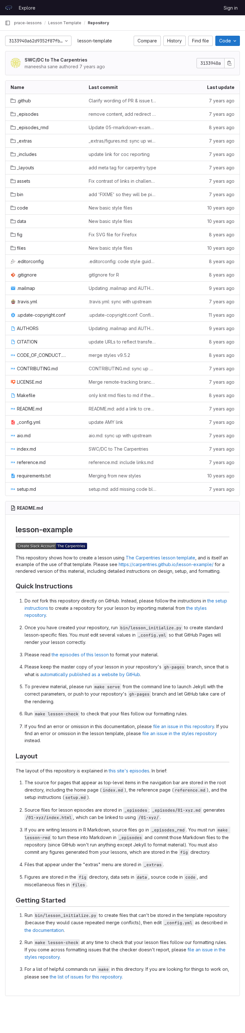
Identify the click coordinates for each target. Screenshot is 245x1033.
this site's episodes (129, 770)
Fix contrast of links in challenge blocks (123, 181)
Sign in (231, 8)
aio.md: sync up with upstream (120, 435)
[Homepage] (9, 8)
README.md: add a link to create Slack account (123, 408)
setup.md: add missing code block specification (123, 489)
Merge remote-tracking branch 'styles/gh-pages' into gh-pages (123, 382)
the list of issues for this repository (86, 976)
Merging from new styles (115, 475)
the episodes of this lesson (80, 654)
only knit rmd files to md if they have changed (123, 395)
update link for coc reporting (119, 154)
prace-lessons (28, 22)
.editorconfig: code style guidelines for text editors (123, 261)
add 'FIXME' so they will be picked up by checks (123, 194)
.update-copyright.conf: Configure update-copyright (123, 315)
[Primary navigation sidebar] (8, 23)
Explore (27, 8)
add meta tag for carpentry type (122, 167)
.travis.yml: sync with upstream (120, 301)
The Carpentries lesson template (160, 557)
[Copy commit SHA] (229, 63)
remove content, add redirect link (123, 114)
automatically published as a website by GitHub (90, 674)
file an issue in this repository (183, 726)
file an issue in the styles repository (179, 733)
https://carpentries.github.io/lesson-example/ (166, 564)
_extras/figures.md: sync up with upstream (123, 141)
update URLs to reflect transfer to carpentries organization (123, 341)
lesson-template (95, 40)
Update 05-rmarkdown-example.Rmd (123, 127)
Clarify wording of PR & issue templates (123, 100)
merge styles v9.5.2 (109, 355)
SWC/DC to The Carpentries (56, 60)
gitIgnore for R (104, 274)
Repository (98, 22)
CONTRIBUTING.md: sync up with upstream (123, 368)
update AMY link (106, 422)
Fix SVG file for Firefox (113, 234)
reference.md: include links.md (121, 462)
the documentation (44, 930)
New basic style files (110, 207)
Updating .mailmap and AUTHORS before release (123, 288)
